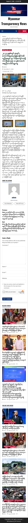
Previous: (13, 214)
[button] (2, 31)
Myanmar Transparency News (14, 21)
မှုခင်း (5, 472)
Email (4, 272)
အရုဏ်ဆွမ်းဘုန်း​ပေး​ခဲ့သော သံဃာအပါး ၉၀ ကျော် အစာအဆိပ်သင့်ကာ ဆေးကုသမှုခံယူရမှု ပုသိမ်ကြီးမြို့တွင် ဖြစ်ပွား (13, 328)
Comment (5, 245)
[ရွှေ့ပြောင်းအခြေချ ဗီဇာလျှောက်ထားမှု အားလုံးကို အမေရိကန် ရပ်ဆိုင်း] (14, 416)
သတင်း (9, 50)
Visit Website (8, 203)
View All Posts (20, 203)
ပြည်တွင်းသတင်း (7, 322)
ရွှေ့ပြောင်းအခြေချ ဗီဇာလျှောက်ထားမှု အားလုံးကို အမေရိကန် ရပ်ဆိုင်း (13, 427)
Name (4, 266)
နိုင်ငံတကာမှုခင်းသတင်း (8, 500)
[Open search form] (16, 31)
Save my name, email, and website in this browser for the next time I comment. (14, 286)
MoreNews (10, 521)
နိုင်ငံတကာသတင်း (7, 420)
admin (5, 67)
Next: (14, 226)
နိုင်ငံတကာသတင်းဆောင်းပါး (9, 422)
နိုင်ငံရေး (4, 50)
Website (4, 278)
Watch (24, 31)
